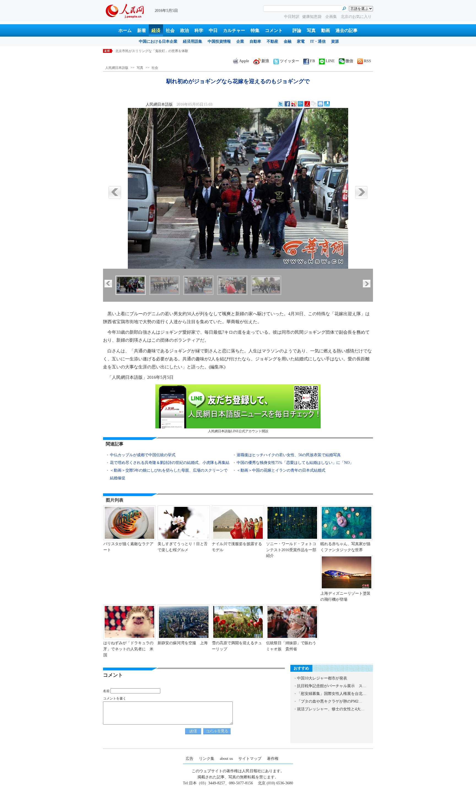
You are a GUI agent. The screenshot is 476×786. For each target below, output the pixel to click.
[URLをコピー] (314, 104)
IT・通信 (318, 41)
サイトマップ (249, 759)
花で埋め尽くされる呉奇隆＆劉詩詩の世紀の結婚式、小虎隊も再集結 (169, 463)
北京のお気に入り (356, 17)
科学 (198, 30)
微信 (349, 61)
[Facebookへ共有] (287, 104)
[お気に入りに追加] (327, 104)
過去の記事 (347, 30)
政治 (184, 30)
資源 (335, 41)
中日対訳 (291, 17)
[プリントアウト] (320, 104)
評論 (297, 30)
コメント (274, 30)
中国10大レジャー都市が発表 (322, 678)
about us (226, 759)
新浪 (265, 61)
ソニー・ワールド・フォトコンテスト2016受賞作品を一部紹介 (291, 550)
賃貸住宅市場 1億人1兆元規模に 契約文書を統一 (153, 51)
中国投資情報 (219, 41)
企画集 (331, 17)
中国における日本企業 (158, 41)
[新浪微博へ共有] (294, 104)
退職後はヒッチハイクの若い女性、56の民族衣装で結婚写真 (289, 455)
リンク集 (206, 759)
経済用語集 (192, 41)
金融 (287, 41)
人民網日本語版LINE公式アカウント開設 (238, 431)
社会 (170, 30)
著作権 (272, 759)
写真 (311, 30)
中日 (213, 30)
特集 (255, 30)
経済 (156, 30)
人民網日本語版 (116, 68)
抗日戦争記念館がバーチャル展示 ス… (331, 686)
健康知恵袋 (312, 17)
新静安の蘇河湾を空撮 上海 (183, 643)
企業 (240, 41)
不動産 (272, 41)
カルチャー (234, 30)
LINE (330, 61)
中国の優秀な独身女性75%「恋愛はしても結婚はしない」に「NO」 (295, 463)
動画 (325, 30)
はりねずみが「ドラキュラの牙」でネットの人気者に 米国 (128, 649)
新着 (141, 30)
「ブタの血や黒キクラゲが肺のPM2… (329, 701)
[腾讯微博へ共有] (300, 104)
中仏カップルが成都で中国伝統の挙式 (142, 455)
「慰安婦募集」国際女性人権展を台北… (331, 694)
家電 (301, 41)
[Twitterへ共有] (280, 104)
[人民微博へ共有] (307, 104)
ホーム (125, 30)
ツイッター (289, 61)
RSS (367, 61)
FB (312, 61)
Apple (244, 61)
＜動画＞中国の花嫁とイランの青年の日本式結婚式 (281, 470)
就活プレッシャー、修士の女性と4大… (330, 709)
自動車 (255, 41)
